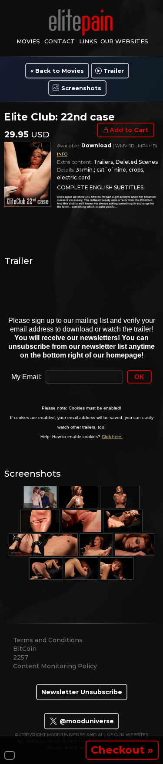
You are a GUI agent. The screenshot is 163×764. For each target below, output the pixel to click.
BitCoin (25, 649)
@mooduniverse (86, 721)
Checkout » (122, 750)
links (88, 41)
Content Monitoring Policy (55, 666)
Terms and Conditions (48, 640)
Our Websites (124, 41)
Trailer (113, 70)
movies (28, 41)
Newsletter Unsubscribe (81, 692)
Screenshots (81, 88)
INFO (62, 154)
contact (59, 41)
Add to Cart (129, 130)
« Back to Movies (57, 70)
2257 (20, 657)
